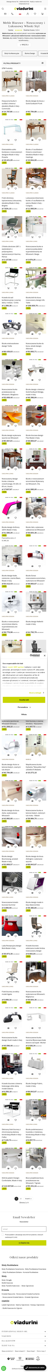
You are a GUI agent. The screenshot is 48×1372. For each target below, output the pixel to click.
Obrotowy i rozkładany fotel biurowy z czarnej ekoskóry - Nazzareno (34, 721)
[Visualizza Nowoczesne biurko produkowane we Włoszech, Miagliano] (8, 379)
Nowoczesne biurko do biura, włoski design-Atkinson (35, 346)
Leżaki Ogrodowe (8, 1305)
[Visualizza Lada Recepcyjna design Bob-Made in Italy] (8, 936)
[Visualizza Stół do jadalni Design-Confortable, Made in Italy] (8, 1168)
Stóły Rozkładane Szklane (12, 1272)
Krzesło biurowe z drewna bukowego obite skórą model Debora (12, 1086)
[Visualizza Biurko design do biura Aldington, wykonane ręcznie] (32, 846)
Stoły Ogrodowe (28, 1286)
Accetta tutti (24, 700)
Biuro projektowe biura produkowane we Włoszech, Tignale (35, 1180)
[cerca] (3, 8)
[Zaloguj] (27, 13)
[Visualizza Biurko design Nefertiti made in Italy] (32, 612)
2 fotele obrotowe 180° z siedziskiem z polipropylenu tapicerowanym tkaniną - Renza (11, 252)
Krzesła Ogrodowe (32, 1297)
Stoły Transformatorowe (10, 1286)
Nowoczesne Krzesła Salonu (13, 1297)
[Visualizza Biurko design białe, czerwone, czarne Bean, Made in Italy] (8, 566)
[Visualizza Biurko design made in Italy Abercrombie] (32, 892)
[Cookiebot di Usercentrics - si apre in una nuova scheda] (30, 655)
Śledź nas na (8, 1345)
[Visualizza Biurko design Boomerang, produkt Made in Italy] (8, 846)
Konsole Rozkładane (30, 1272)
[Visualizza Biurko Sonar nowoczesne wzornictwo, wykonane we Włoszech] (32, 566)
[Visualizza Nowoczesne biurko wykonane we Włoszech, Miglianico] (32, 982)
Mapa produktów (7, 1351)
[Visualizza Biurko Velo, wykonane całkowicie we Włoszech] (32, 517)
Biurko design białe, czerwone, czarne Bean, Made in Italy (11, 578)
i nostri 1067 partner (15, 667)
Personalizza (23, 707)
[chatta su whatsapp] (3, 1368)
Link (15, 1237)
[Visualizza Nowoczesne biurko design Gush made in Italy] (8, 1028)
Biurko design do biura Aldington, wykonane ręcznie (34, 858)
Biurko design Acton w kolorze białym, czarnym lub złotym (11, 767)
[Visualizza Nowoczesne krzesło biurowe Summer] (8, 892)
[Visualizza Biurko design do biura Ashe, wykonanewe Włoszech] (8, 800)
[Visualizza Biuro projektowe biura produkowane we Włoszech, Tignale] (32, 1168)
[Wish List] (15, 91)
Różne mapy (41, 1351)
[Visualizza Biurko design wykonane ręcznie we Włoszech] (8, 425)
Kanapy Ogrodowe (37, 1305)
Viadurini (6, 1336)
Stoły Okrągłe (7, 1280)
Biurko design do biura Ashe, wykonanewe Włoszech (10, 813)
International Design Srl (14, 1331)
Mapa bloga (30, 1351)
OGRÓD (5, 1301)
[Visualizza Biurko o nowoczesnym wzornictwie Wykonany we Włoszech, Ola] (32, 469)
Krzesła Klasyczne (8, 1294)
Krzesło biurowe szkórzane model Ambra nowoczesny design (35, 948)
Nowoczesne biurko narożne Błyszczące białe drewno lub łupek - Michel (36, 1040)
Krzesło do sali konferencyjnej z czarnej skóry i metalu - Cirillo (11, 300)
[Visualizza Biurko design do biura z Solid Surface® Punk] (32, 91)
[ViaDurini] (23, 8)
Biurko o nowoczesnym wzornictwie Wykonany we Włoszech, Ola (35, 481)
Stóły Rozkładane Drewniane (35, 1269)
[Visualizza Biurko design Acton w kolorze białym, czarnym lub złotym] (8, 755)
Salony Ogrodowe (22, 1305)
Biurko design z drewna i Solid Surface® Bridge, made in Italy (35, 391)
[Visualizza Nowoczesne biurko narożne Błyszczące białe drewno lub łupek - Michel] (32, 1028)
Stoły (4, 1276)
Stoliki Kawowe (7, 1283)
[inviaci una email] (5, 13)
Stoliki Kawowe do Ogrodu (12, 1308)
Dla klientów (8, 1341)
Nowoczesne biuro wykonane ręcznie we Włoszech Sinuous (10, 721)
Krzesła (5, 1290)
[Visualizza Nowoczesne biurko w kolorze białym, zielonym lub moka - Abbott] (32, 800)
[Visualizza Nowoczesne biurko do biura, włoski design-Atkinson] (32, 334)
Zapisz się (25, 1243)
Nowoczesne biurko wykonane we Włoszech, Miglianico (35, 994)
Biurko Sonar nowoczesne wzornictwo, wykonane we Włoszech (36, 578)
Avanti (27, 1199)
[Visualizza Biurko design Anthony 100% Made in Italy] (8, 517)
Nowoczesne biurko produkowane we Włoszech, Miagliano (10, 391)
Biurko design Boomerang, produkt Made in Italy (10, 858)
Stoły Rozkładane (10, 1265)
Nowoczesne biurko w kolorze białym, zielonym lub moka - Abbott (35, 813)
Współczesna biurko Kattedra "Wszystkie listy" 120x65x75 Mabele (36, 767)
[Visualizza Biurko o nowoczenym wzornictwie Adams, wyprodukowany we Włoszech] (8, 612)
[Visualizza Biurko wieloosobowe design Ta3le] (8, 334)
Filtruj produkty (11, 63)
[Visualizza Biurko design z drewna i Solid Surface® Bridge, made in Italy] (32, 379)
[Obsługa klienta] (12, 13)
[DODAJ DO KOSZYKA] (8, 139)
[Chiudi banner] (44, 655)
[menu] (45, 8)
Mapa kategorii (20, 1351)
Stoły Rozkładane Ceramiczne (13, 1269)
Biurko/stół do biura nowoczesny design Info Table (35, 300)
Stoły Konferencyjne (11, 53)
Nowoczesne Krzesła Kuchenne (28, 1294)
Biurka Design (30, 53)
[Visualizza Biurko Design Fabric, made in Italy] (32, 1074)
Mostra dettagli (35, 693)
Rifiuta (24, 714)
